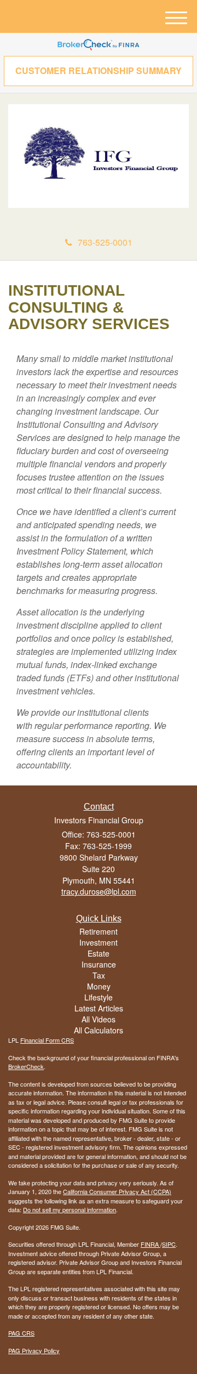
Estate (98, 953)
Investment (98, 942)
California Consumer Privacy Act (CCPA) (117, 1191)
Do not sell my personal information (69, 1209)
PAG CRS (21, 1332)
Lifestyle (98, 997)
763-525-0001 (105, 242)
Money (99, 986)
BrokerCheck (26, 1066)
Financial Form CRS (47, 1040)
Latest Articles (98, 1008)
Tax (98, 975)
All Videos (98, 1019)
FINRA (150, 1244)
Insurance (99, 964)
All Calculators (98, 1030)
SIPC (169, 1244)
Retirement (98, 931)
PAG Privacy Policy (34, 1350)
